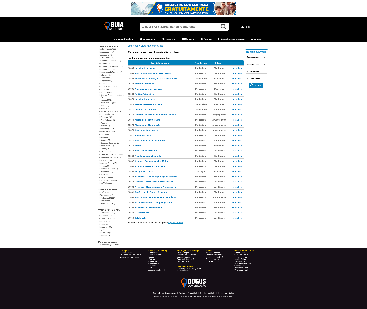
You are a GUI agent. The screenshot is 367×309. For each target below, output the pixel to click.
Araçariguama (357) (108, 218)
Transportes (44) (106, 177)
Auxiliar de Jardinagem (146, 130)
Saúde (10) (104, 149)
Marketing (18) (106, 117)
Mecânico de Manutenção (147, 120)
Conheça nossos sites (215, 259)
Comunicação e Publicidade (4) (112, 66)
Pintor (138, 145)
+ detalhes (237, 68)
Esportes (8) (105, 84)
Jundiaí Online (240, 259)
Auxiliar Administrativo (146, 151)
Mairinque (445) (106, 216)
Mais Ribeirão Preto (242, 263)
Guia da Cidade (123, 39)
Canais (189, 39)
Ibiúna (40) (104, 224)
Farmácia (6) (105, 89)
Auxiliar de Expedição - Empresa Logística (155, 197)
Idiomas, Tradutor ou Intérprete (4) (112, 96)
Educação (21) (106, 75)
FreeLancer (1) (106, 201)
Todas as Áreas (253, 57)
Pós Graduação (183, 261)
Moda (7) (104, 123)
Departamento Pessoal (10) (111, 72)
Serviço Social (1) (107, 160)
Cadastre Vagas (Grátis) (109, 245)
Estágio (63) (105, 192)
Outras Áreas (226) (107, 132)
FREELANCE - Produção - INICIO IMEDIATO (156, 78)
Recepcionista (142, 213)
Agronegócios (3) (107, 52)
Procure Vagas (183, 253)
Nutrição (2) (105, 126)
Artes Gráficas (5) (107, 58)
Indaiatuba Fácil (241, 257)
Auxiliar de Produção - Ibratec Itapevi (153, 73)
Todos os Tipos (253, 64)
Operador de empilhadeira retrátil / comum (155, 114)
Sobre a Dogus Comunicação (164, 293)
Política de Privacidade (188, 293)
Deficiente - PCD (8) (108, 204)
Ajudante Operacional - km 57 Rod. (152, 161)
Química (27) (105, 140)
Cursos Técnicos (184, 257)
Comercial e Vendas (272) (110, 61)
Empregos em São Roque (130, 255)
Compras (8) (105, 64)
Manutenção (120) (107, 114)
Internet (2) (104, 106)
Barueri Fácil (239, 253)
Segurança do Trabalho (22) (111, 154)
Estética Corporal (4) (108, 86)
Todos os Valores (253, 78)
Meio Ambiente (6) (107, 120)
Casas (151, 257)
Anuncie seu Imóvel (156, 270)
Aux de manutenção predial (148, 156)
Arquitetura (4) (106, 55)
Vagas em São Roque (175, 223)
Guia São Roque (241, 255)
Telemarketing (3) (107, 172)
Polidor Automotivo (144, 94)
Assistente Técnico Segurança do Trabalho (156, 176)
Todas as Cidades (253, 71)
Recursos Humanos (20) (110, 143)
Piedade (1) (105, 236)
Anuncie (207, 39)
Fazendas (152, 266)
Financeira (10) (106, 92)
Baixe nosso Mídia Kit (215, 257)
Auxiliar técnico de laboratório (150, 140)
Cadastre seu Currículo (186, 255)
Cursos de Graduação (186, 259)
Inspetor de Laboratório (146, 109)
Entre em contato (213, 261)
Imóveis (169, 39)
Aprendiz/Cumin (143, 135)
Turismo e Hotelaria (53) (109, 180)
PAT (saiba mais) (107, 183)
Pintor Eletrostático (144, 83)
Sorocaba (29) (106, 227)
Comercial (152, 261)
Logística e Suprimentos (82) (111, 111)
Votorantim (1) (105, 233)
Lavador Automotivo (145, 99)
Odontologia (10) (107, 129)
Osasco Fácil (239, 266)
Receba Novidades (208, 293)
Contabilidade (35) (107, 69)
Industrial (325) (106, 100)
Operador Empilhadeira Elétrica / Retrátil (154, 182)
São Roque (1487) (107, 213)
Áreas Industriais (155, 255)
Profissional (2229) (107, 198)
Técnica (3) (104, 166)
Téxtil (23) (104, 175)
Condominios (153, 263)
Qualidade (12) (106, 137)
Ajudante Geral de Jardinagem (150, 166)
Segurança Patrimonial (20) (111, 157)
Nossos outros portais (244, 250)
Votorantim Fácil (241, 270)
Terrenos (152, 268)
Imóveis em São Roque (129, 257)
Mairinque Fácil (240, 261)
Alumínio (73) (105, 221)
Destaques (124, 250)
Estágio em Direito (144, 171)
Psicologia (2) (105, 134)
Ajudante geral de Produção (148, 89)
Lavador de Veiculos (145, 68)
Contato (257, 39)
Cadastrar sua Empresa (232, 39)
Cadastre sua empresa (215, 255)
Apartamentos (154, 253)
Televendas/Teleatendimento (149, 104)
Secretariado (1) (106, 152)
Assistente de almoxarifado (148, 207)
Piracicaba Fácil (241, 268)
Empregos (148, 39)
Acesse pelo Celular (226, 293)
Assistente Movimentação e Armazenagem (155, 187)
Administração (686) (108, 49)
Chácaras (152, 259)
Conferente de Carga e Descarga (151, 192)
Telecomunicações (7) (109, 169)
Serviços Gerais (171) (108, 163)
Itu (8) (102, 230)
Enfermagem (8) (106, 78)
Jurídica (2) (104, 109)
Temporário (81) (106, 195)
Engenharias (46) (107, 81)
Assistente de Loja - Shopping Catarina (154, 202)
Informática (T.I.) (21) (108, 103)
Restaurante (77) (107, 146)
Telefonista (140, 218)
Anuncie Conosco (213, 253)
